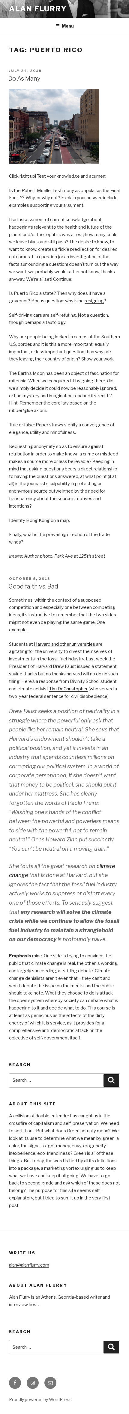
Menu (68, 25)
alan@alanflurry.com (29, 1265)
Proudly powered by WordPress (40, 1399)
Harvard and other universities (64, 644)
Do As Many (24, 78)
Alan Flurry (38, 8)
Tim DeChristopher (68, 689)
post (14, 1205)
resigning (94, 301)
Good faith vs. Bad (33, 586)
